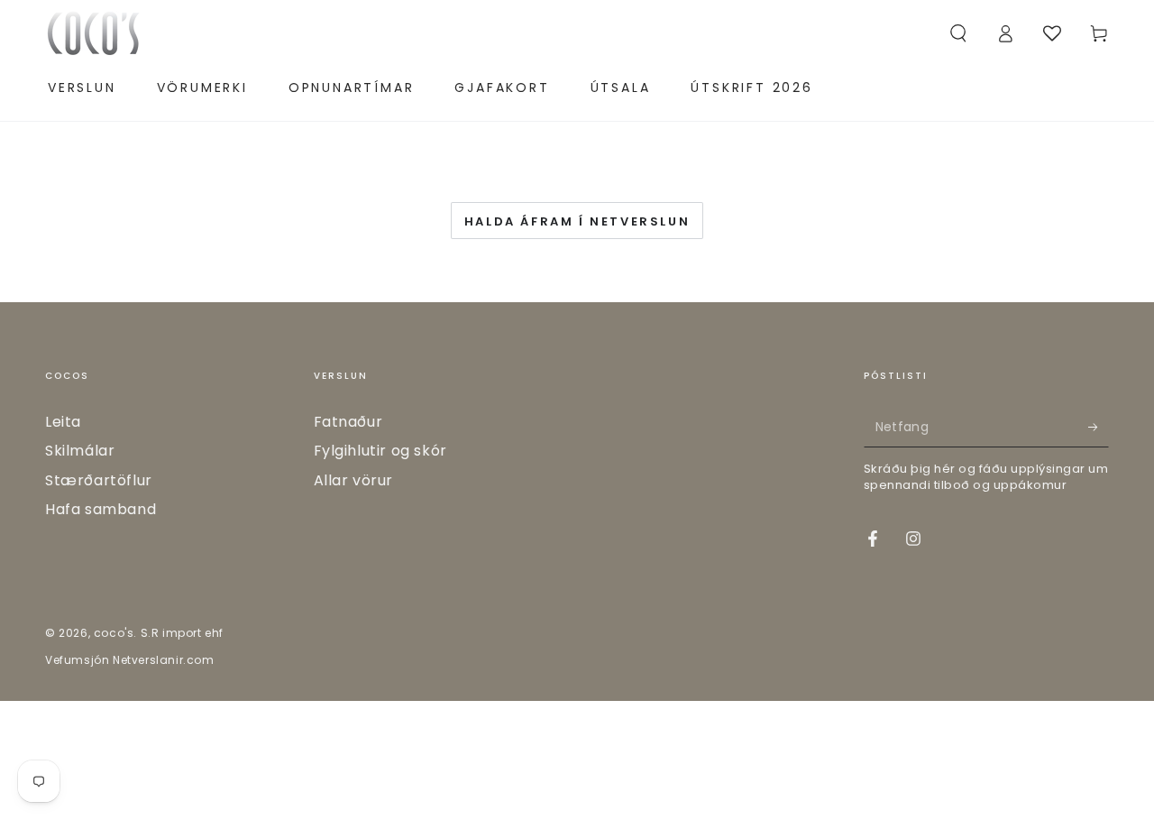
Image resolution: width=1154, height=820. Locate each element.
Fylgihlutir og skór (380, 450)
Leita (63, 421)
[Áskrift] (1098, 427)
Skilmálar (79, 450)
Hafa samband (100, 509)
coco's (114, 632)
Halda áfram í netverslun (577, 221)
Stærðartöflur (98, 480)
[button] (958, 33)
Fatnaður (348, 421)
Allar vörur (354, 480)
